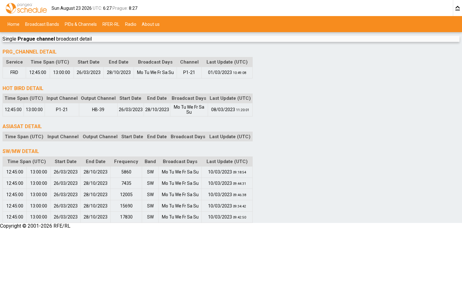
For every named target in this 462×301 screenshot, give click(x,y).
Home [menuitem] (13, 23)
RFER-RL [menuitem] (110, 23)
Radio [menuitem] (130, 23)
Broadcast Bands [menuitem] (42, 23)
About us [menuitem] (151, 23)
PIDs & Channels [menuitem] (81, 23)
